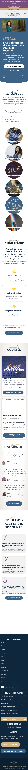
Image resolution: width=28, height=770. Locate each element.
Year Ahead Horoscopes (8, 706)
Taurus (3, 646)
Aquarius (4, 678)
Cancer (3, 653)
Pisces (3, 681)
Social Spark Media (20, 768)
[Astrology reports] (14, 185)
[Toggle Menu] (24, 13)
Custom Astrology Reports (9, 710)
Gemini (3, 649)
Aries (2, 642)
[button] (19, 9)
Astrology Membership (14, 727)
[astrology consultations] (14, 150)
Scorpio (3, 667)
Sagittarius (4, 671)
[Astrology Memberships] (14, 219)
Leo (2, 656)
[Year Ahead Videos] (14, 167)
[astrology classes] (14, 133)
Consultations (5, 703)
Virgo (2, 660)
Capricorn (4, 674)
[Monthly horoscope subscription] (14, 202)
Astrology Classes (6, 699)
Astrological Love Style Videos (10, 714)
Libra (2, 663)
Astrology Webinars (7, 696)
